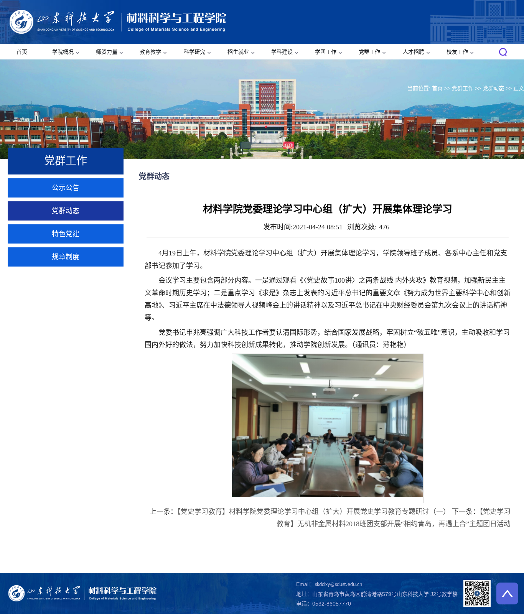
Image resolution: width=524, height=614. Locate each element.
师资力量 (106, 52)
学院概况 (63, 52)
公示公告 (65, 188)
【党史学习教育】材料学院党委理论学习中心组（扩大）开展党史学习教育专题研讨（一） (313, 511)
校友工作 (457, 52)
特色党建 (65, 234)
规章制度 (65, 257)
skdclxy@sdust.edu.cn (338, 585)
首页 (21, 52)
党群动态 (493, 88)
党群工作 (369, 52)
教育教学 (150, 52)
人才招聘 (413, 52)
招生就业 (238, 52)
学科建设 (282, 52)
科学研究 (194, 52)
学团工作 (325, 52)
